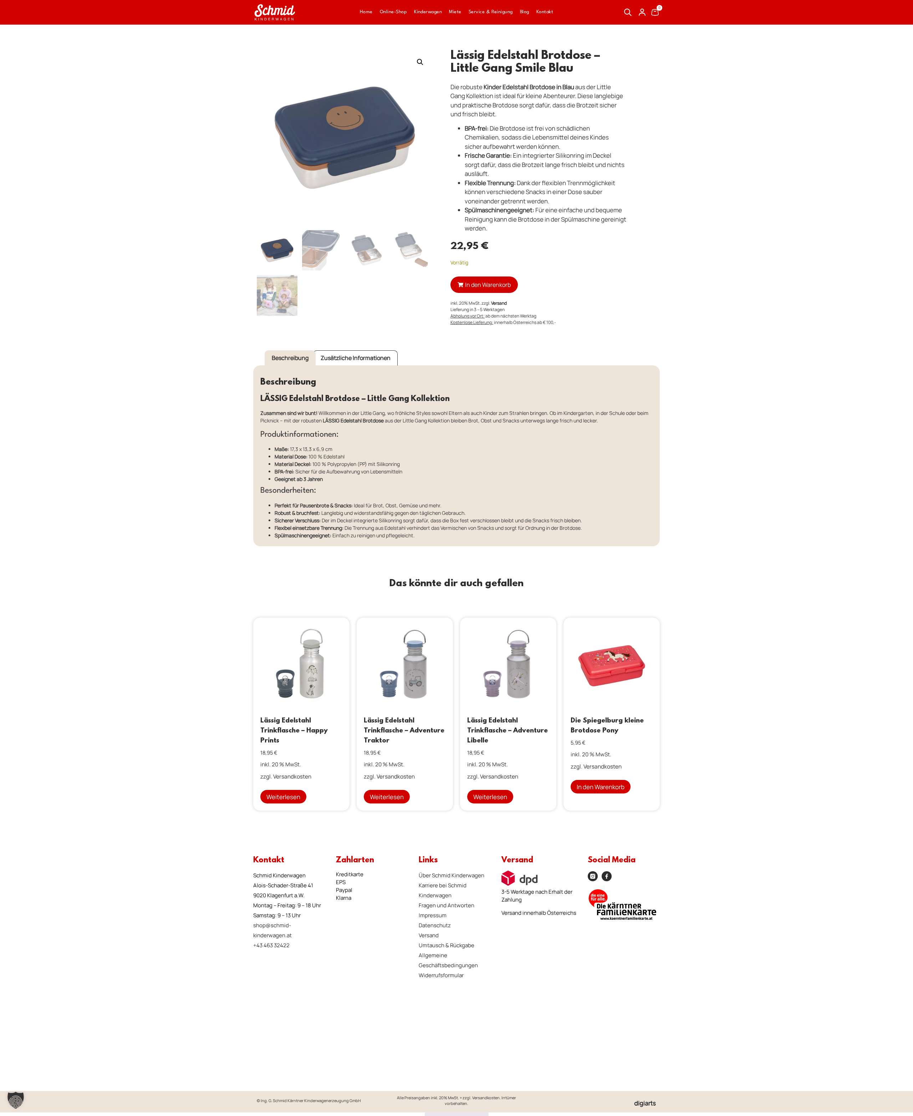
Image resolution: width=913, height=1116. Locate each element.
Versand (499, 303)
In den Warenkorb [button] (600, 787)
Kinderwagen (428, 12)
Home (366, 12)
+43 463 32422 (271, 945)
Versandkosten (292, 776)
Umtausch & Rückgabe (446, 945)
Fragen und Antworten (446, 905)
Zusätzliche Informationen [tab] (356, 358)
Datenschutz (435, 925)
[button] (420, 62)
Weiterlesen (283, 797)
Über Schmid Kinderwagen (451, 875)
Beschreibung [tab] (290, 358)
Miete (455, 12)
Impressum (433, 915)
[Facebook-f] (607, 876)
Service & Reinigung (491, 12)
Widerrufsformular (441, 975)
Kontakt (544, 12)
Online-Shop (393, 12)
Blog (524, 12)
